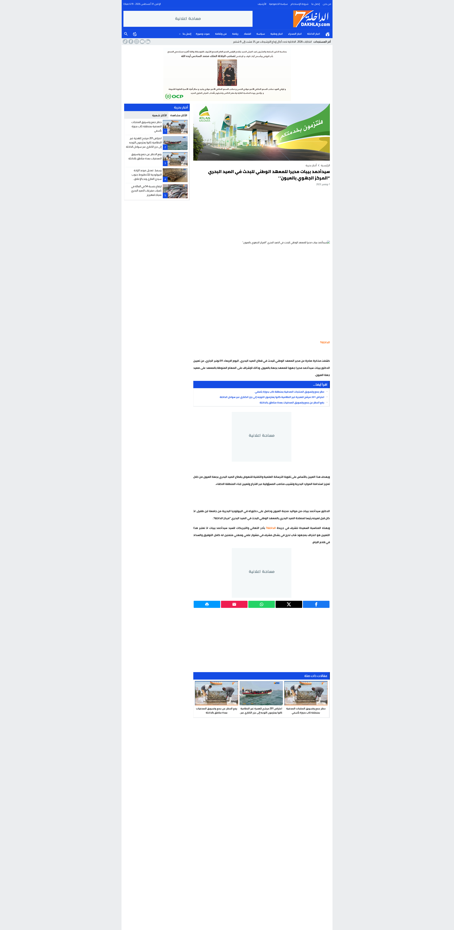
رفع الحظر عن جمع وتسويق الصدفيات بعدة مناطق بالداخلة (292, 402)
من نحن (327, 3)
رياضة (235, 33)
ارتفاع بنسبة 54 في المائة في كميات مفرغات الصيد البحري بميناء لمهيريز (146, 190)
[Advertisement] (261, 213)
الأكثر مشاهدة (178, 115)
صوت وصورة (203, 33)
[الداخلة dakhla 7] (292, 19)
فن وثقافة (221, 33)
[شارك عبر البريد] (234, 604)
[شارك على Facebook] (316, 604)
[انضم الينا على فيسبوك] (130, 41)
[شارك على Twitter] (288, 604)
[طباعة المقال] (207, 604)
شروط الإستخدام (299, 3)
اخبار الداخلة (313, 33)
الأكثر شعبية (159, 115)
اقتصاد (247, 33)
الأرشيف (262, 3)
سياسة (260, 33)
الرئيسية (327, 34)
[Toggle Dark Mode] (135, 34)
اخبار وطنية (276, 33)
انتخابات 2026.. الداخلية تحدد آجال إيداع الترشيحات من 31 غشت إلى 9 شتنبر (272, 41)
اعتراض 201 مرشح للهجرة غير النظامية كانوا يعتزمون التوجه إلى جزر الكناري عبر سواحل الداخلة (272, 397)
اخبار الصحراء (295, 33)
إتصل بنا (315, 3)
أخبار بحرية (311, 165)
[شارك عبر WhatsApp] (261, 604)
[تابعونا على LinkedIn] (147, 41)
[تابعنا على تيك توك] (125, 41)
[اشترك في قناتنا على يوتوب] (142, 41)
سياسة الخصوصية (278, 3)
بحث (126, 34)
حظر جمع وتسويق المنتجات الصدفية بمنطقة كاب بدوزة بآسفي (289, 391)
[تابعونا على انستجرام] (136, 41)
